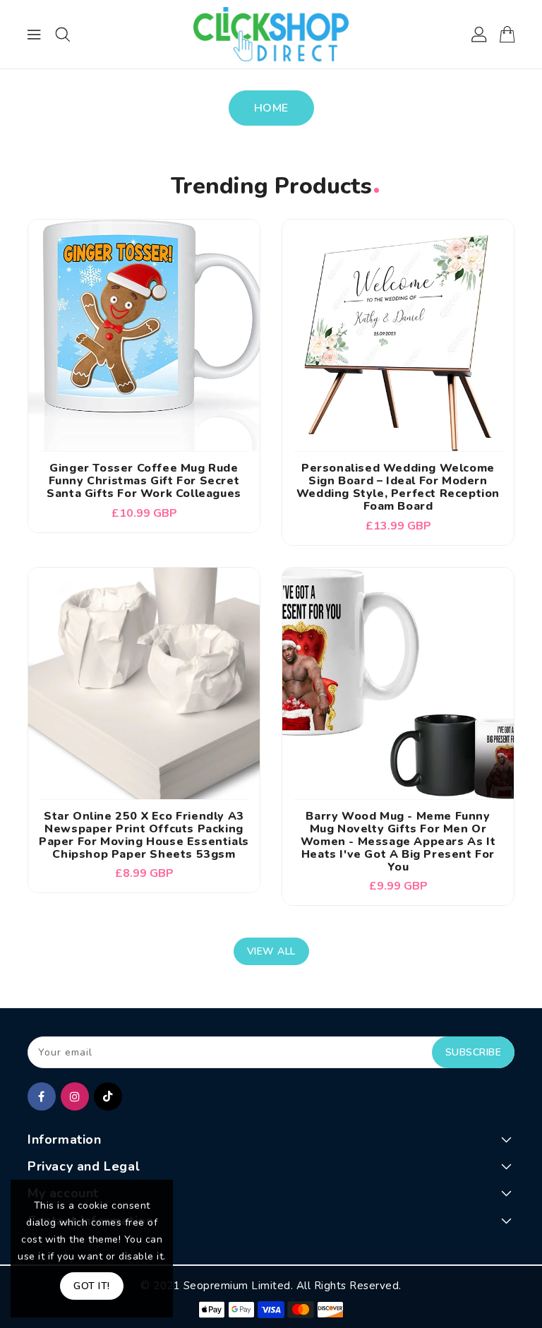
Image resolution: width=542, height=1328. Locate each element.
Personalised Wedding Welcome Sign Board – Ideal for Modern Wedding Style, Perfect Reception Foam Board (398, 487)
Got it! (91, 1286)
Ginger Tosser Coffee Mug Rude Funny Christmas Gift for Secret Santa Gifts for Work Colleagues (144, 481)
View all (271, 951)
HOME (271, 108)
